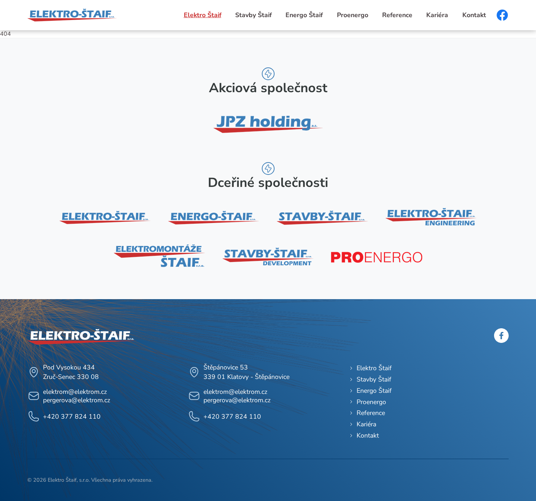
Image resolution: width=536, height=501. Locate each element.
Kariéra (437, 15)
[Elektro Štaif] (105, 217)
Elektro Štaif (202, 15)
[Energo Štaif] (213, 217)
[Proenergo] (376, 257)
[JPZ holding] (268, 123)
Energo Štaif (304, 15)
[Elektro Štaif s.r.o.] (72, 15)
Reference (397, 15)
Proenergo (352, 15)
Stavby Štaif (253, 15)
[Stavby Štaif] (322, 218)
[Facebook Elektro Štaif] (501, 341)
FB (502, 15)
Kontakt (474, 15)
